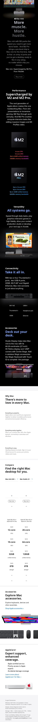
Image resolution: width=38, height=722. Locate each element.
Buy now (19, 77)
